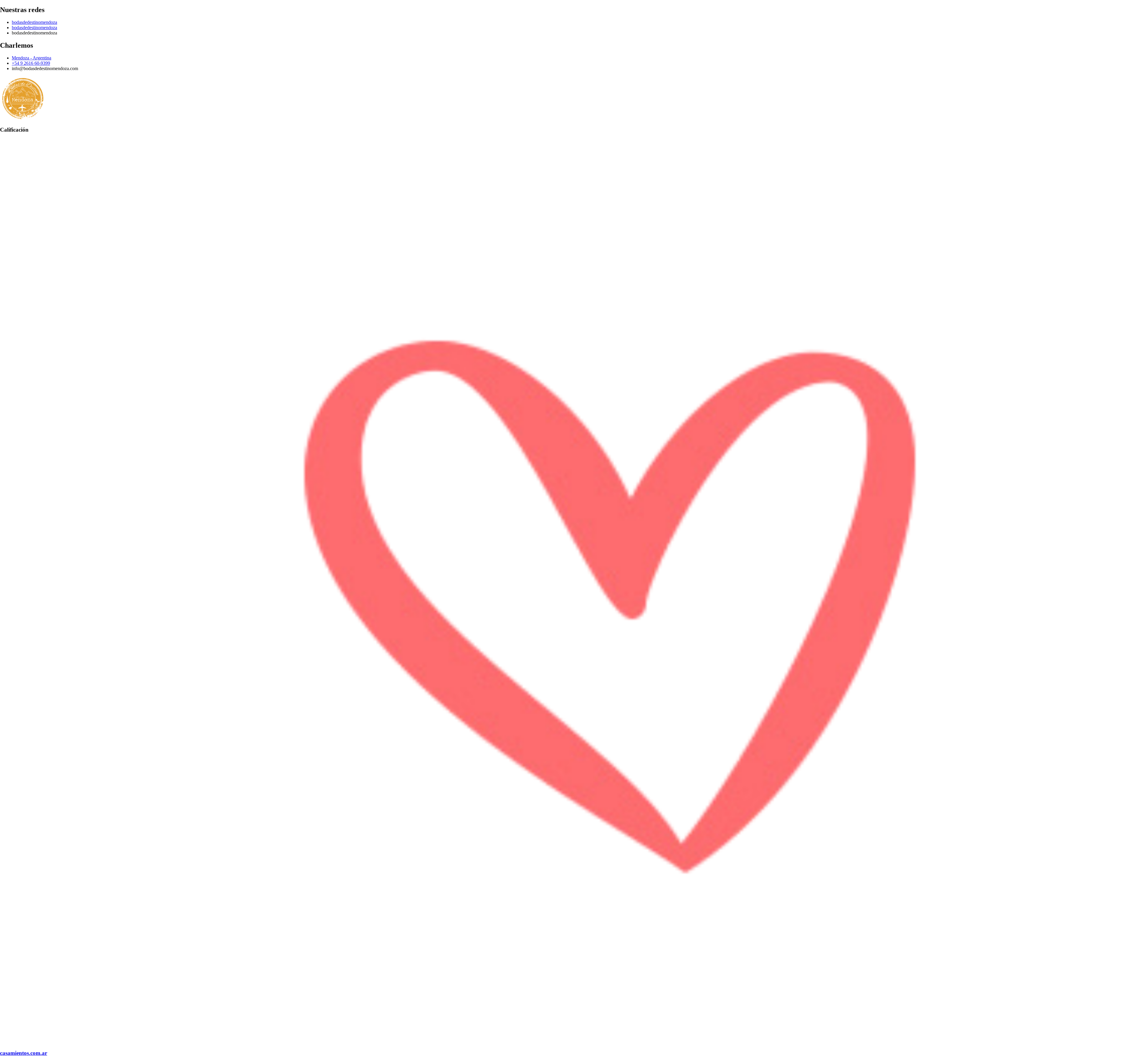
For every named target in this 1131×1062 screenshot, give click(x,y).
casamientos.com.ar (23, 1053)
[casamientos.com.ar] (565, 1041)
